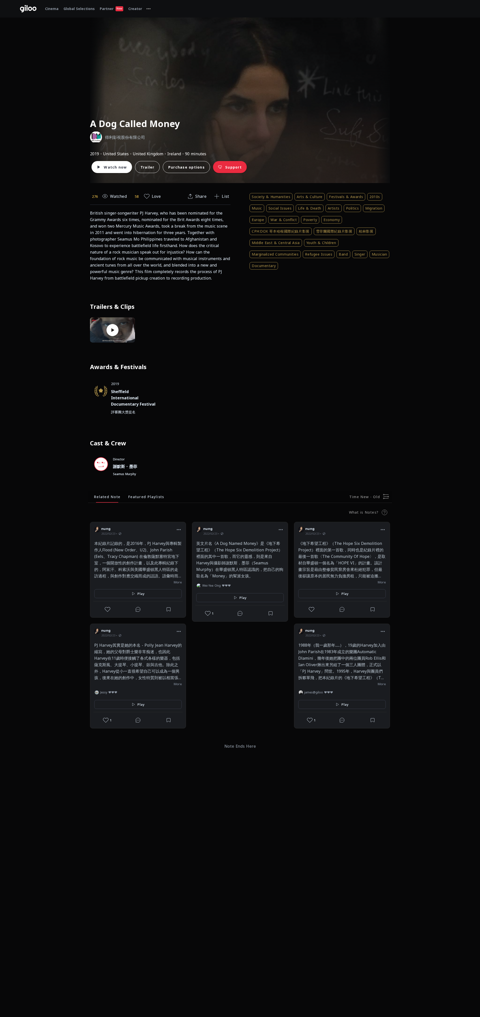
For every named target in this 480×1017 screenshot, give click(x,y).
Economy (332, 219)
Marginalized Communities (275, 254)
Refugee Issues (318, 254)
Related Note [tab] (107, 496)
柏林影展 (366, 231)
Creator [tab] (135, 8)
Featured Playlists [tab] (146, 496)
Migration (373, 208)
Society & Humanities (271, 196)
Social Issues (280, 208)
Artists (334, 208)
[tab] (148, 9)
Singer (359, 254)
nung (105, 528)
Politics (352, 208)
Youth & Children (321, 242)
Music (257, 208)
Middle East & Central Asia (276, 242)
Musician (379, 254)
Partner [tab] (111, 8)
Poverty (310, 219)
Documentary (264, 265)
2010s (375, 196)
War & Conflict (283, 219)
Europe (258, 219)
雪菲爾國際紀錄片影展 (334, 231)
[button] (179, 529)
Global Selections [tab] (79, 8)
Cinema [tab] (51, 8)
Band (343, 254)
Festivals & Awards (346, 196)
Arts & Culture (309, 196)
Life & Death (309, 208)
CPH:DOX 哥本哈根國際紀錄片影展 (281, 231)
